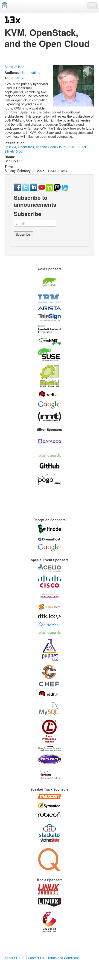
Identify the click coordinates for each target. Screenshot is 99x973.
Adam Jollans (14, 66)
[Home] (4, 5)
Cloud (20, 78)
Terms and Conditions (63, 957)
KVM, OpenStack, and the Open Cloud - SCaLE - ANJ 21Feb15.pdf (46, 148)
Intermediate (31, 72)
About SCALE (14, 957)
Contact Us (36, 957)
